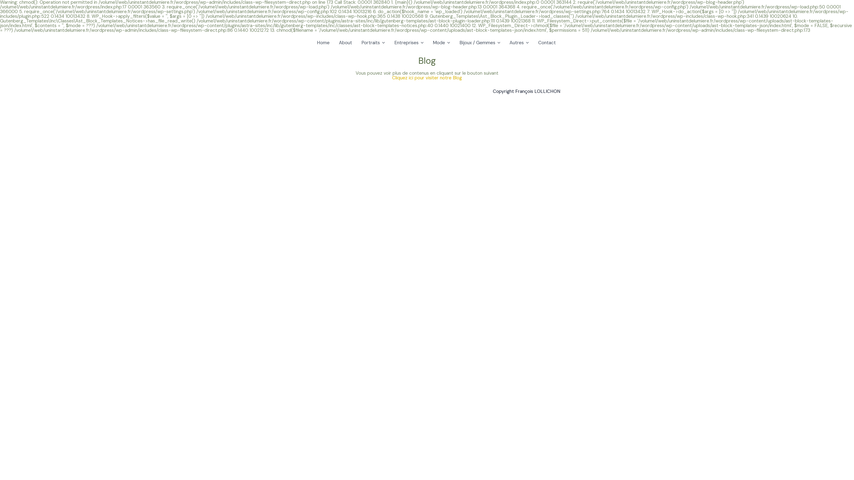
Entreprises (406, 43)
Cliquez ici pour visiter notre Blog (427, 78)
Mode (439, 43)
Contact (547, 43)
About (345, 43)
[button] (382, 42)
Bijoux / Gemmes (477, 43)
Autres (517, 43)
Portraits (370, 43)
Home (323, 43)
